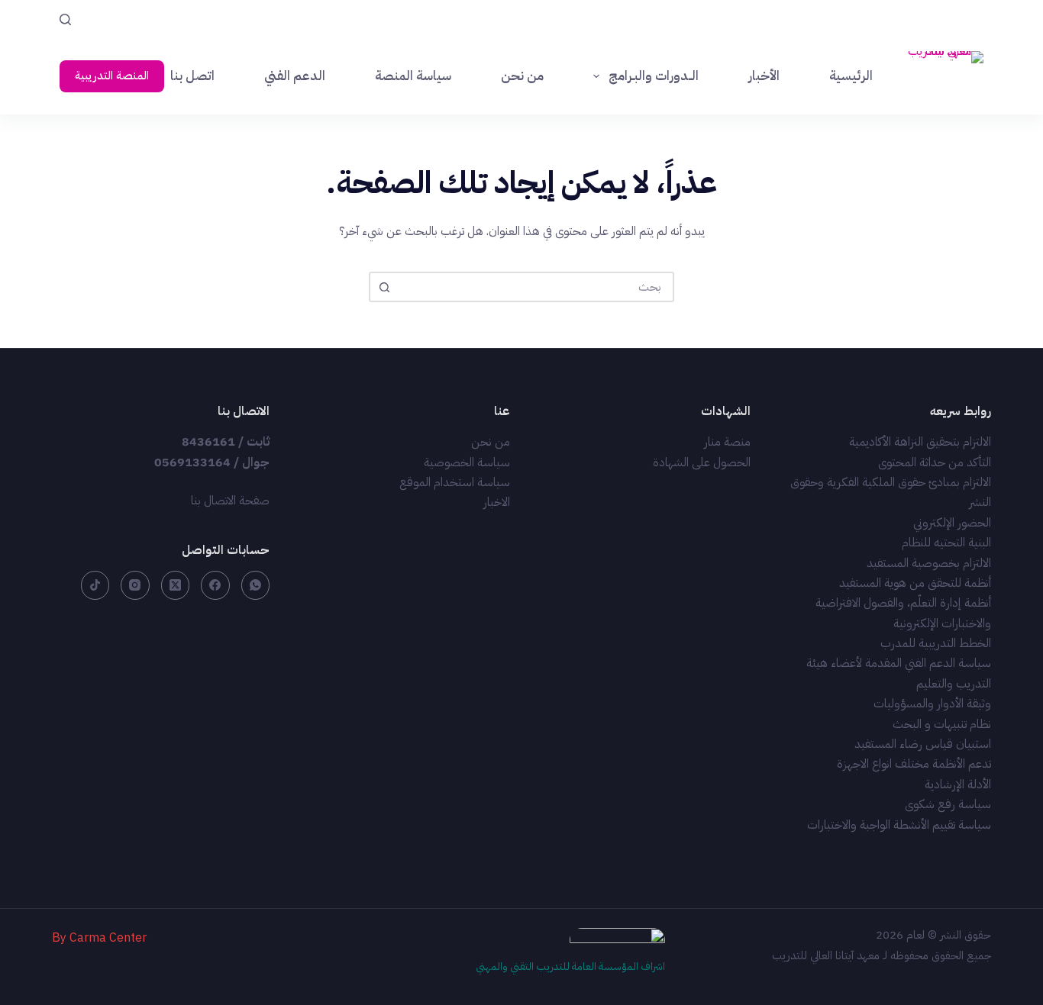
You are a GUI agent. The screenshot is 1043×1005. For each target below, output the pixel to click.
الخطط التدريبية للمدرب (935, 643)
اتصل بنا (192, 75)
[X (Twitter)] (175, 585)
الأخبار (764, 75)
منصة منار (727, 442)
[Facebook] (215, 585)
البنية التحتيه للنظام (946, 542)
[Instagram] (135, 585)
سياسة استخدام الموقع (454, 482)
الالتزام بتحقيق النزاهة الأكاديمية (920, 442)
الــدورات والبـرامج (654, 75)
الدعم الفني (294, 75)
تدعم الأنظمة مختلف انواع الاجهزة (914, 764)
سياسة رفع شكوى (948, 804)
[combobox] (535, 287)
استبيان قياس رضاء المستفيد (922, 744)
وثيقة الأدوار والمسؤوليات (932, 703)
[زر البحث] (384, 287)
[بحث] (65, 19)
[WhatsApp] (255, 585)
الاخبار (496, 502)
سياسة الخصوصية (467, 462)
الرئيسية (851, 75)
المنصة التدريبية (112, 75)
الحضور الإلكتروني (952, 523)
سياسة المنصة (413, 75)
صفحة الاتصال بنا (230, 500)
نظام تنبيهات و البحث (942, 724)
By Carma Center (99, 938)
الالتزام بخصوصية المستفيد (929, 563)
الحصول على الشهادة (702, 462)
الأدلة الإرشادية (958, 784)
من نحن (522, 75)
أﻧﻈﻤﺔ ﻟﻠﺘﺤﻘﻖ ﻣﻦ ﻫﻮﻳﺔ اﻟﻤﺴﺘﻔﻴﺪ (915, 583)
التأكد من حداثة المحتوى (934, 462)
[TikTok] (95, 585)
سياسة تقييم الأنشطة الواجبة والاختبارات (899, 825)
